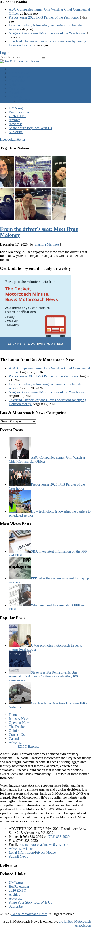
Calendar (15, 93)
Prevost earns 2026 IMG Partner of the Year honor (44, 17)
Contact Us (17, 89)
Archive (14, 120)
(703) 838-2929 (59, 836)
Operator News (19, 77)
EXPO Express (28, 100)
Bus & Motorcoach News (29, 914)
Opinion (14, 85)
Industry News (19, 73)
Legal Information (21, 852)
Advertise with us (21, 848)
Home (13, 69)
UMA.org (16, 108)
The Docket (17, 81)
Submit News (18, 856)
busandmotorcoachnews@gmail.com (44, 844)
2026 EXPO (17, 116)
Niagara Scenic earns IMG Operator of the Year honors (47, 33)
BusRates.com (19, 112)
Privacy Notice (45, 852)
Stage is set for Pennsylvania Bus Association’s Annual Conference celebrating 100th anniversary (44, 676)
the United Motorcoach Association (75, 923)
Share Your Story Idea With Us (30, 128)
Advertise (15, 96)
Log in (4, 53)
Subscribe (16, 132)
